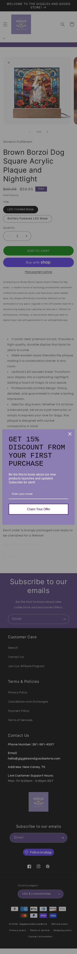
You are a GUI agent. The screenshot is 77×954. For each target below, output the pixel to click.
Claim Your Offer (38, 509)
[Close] (70, 434)
